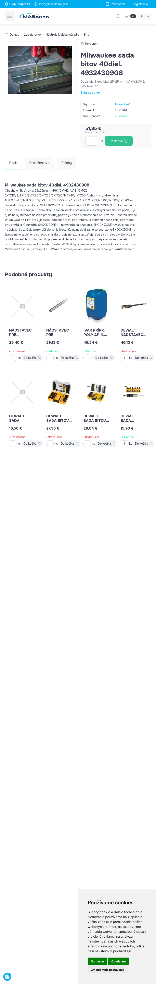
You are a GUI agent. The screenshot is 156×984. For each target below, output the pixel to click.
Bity (86, 34)
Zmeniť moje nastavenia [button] (107, 969)
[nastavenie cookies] (7, 977)
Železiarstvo (32, 34)
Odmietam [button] (118, 961)
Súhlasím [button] (97, 961)
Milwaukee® (122, 104)
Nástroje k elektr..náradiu (62, 34)
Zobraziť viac (90, 92)
